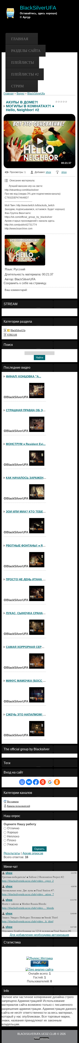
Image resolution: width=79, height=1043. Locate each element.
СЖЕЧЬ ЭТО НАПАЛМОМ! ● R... (28, 714)
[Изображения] (25, 250)
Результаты (12, 853)
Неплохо (13, 836)
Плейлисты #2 (25, 74)
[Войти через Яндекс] (43, 782)
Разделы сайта (26, 51)
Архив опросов (32, 853)
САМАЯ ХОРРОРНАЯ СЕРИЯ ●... (28, 647)
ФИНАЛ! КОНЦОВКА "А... (23, 376)
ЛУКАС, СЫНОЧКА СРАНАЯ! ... (27, 613)
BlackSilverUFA (38, 8)
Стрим (17, 86)
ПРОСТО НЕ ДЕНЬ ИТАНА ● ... (27, 579)
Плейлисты (22, 62)
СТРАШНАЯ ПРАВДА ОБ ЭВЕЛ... (28, 410)
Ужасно (12, 844)
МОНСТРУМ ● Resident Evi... (26, 444)
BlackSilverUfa (36, 93)
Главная (19, 39)
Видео (20, 93)
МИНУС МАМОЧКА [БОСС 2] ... (27, 680)
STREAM (12, 334)
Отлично (13, 828)
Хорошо (12, 832)
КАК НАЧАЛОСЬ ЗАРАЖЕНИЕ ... (28, 477)
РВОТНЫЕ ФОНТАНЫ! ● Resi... (27, 545)
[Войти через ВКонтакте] (29, 782)
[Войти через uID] (22, 782)
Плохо (11, 840)
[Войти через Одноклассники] (57, 782)
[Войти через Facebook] (36, 782)
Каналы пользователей (18, 806)
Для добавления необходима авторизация (39, 935)
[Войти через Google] (50, 782)
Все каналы (13, 801)
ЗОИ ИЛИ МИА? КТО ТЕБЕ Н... (27, 511)
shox (48, 172)
